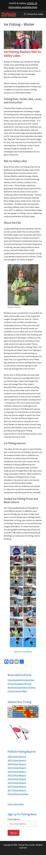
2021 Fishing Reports (17, 775)
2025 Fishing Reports (17, 760)
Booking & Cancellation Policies (22, 687)
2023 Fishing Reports (17, 768)
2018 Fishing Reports (17, 786)
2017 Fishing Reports (17, 790)
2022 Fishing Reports (17, 771)
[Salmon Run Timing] (23, 711)
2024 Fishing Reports (17, 764)
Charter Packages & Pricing (19, 683)
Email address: (14, 819)
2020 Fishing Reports (17, 779)
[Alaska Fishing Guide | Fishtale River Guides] (8, 14)
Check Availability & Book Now (21, 680)
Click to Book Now (16, 804)
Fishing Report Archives (18, 794)
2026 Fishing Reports (17, 756)
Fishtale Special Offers (17, 691)
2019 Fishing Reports (17, 782)
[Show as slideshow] (23, 652)
